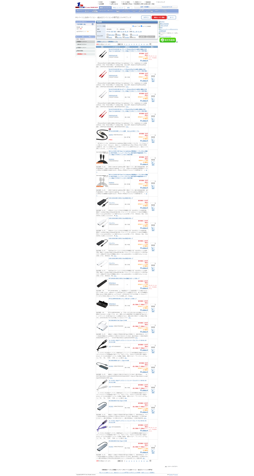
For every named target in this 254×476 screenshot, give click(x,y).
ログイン (146, 17)
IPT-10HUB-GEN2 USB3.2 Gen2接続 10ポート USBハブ (124, 278)
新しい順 (135, 31)
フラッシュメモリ (134, 11)
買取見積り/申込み (127, 4)
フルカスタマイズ (167, 7)
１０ (147, 44)
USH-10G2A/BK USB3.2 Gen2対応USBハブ (121, 198)
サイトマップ (161, 2)
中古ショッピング (118, 7)
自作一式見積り (145, 7)
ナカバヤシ (112, 202)
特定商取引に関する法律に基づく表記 (144, 4)
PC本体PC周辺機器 (95, 11)
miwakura (111, 159)
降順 (115, 31)
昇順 (112, 31)
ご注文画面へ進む (81, 24)
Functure (176, 474)
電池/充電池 (80, 50)
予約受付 (126, 37)
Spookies (171, 474)
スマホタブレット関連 (149, 11)
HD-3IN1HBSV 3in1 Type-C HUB (118, 320)
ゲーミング (102, 11)
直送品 (110, 37)
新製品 (119, 35)
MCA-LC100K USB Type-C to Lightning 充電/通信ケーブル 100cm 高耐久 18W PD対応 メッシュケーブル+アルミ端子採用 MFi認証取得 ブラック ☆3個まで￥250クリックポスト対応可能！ (128, 152)
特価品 (126, 35)
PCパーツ (79, 11)
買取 (128, 7)
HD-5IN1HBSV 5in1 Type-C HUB (118, 400)
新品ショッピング (105, 7)
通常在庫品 (111, 35)
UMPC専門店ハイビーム (142, 11)
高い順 (126, 31)
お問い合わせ (114, 4)
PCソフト (110, 11)
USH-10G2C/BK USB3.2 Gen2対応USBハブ (121, 238)
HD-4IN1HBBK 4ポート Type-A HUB (119, 360)
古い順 (140, 31)
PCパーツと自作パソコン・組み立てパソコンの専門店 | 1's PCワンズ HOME (119, 472)
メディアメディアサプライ (126, 11)
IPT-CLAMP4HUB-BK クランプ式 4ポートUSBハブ (123, 298)
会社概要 (101, 4)
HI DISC (111, 326)
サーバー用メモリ (87, 11)
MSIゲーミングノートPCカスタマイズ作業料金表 (168, 30)
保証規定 (148, 2)
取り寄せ (119, 37)
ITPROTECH (112, 283)
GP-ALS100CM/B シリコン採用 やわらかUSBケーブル (124, 131)
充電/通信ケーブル (81, 54)
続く (127, 66)
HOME (101, 2)
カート (172, 17)
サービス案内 (126, 2)
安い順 (122, 31)
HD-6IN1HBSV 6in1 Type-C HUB (118, 441)
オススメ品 (135, 35)
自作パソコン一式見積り (148, 472)
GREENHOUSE (113, 55)
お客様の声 (145, 60)
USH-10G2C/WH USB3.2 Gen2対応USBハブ (121, 258)
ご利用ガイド (137, 2)
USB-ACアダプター (82, 44)
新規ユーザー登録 (159, 17)
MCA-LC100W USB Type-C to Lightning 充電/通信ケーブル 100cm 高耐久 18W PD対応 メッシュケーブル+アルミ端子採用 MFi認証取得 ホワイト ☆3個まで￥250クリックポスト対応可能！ (128, 176)
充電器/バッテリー (82, 41)
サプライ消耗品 (118, 11)
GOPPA (111, 134)
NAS (156, 11)
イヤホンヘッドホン (164, 11)
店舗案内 (113, 2)
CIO (110, 346)
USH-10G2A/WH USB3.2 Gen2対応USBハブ (121, 218)
